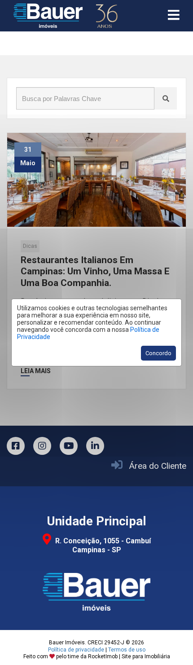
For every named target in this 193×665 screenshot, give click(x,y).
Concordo (158, 353)
